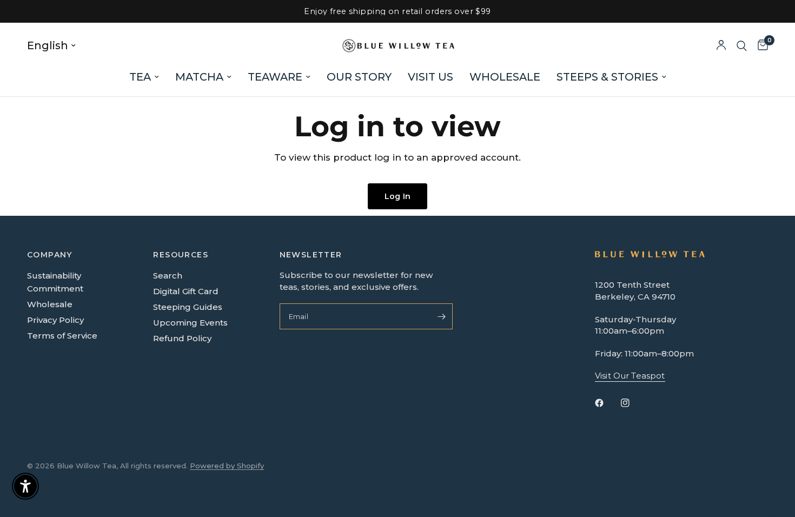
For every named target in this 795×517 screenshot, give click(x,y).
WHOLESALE (504, 76)
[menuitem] (144, 77)
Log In (397, 196)
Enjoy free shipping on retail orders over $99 (397, 11)
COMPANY (49, 254)
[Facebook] (607, 403)
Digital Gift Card (185, 291)
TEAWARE (275, 76)
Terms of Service (62, 335)
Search (167, 275)
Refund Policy (182, 338)
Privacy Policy (55, 320)
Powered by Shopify (227, 465)
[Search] (741, 45)
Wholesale (49, 304)
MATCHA (199, 76)
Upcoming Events (190, 322)
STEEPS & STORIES (607, 76)
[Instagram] (633, 403)
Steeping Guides (187, 307)
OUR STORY (359, 76)
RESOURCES (180, 254)
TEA (140, 76)
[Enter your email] (442, 316)
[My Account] (721, 45)
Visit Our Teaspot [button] (630, 375)
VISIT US (430, 76)
